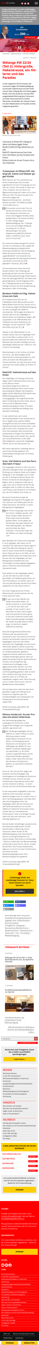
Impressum (19, 1338)
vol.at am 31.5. (16, 327)
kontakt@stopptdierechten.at (12, 1219)
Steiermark (9, 933)
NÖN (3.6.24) (25, 202)
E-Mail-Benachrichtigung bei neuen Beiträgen (19, 1147)
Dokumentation (16, 54)
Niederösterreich (11, 930)
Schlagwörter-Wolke (10, 1136)
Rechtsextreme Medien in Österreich (16, 1078)
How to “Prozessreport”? (11, 1114)
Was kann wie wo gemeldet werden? (15, 1108)
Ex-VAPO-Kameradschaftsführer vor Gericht (18, 991)
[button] (8, 901)
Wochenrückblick (29, 54)
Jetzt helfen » (20, 891)
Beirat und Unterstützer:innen (23, 1334)
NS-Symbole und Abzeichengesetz (15, 1094)
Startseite (5, 54)
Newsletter (7, 1128)
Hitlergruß (20, 925)
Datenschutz (8, 1338)
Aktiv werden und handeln (12, 1106)
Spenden (19, 1190)
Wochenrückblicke (19, 1155)
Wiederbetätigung (12, 935)
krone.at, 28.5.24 (18, 263)
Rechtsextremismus (10, 1073)
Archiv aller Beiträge (10, 1133)
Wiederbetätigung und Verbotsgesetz (16, 1091)
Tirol (17, 933)
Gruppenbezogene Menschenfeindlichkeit (17, 1084)
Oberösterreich (26, 930)
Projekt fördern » (19, 1059)
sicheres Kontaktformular (11, 1216)
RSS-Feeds (6, 1138)
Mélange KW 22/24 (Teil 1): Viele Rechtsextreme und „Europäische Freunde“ (19, 959)
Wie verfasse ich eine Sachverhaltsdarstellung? (19, 1126)
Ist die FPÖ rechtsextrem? (12, 1076)
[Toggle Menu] (36, 3)
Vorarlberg (25, 933)
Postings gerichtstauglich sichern (14, 1123)
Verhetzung (7, 1096)
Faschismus (7, 1081)
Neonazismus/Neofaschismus (16, 928)
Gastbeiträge (19, 1160)
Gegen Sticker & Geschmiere (13, 1111)
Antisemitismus (8, 1086)
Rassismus (6, 1089)
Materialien (19, 1164)
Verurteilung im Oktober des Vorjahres (17, 391)
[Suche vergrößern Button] (36, 1038)
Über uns (7, 1334)
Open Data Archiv (9, 1131)
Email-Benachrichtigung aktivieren (18, 918)
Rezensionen (19, 1169)
